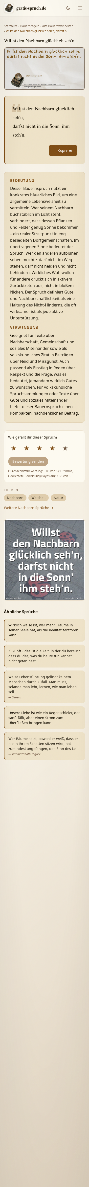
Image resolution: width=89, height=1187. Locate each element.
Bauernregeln (29, 26)
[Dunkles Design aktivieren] (68, 8)
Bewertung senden (28, 461)
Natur (58, 497)
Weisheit (38, 497)
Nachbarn (15, 497)
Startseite (10, 26)
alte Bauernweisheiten (57, 26)
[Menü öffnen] (80, 8)
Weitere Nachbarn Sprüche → (28, 507)
